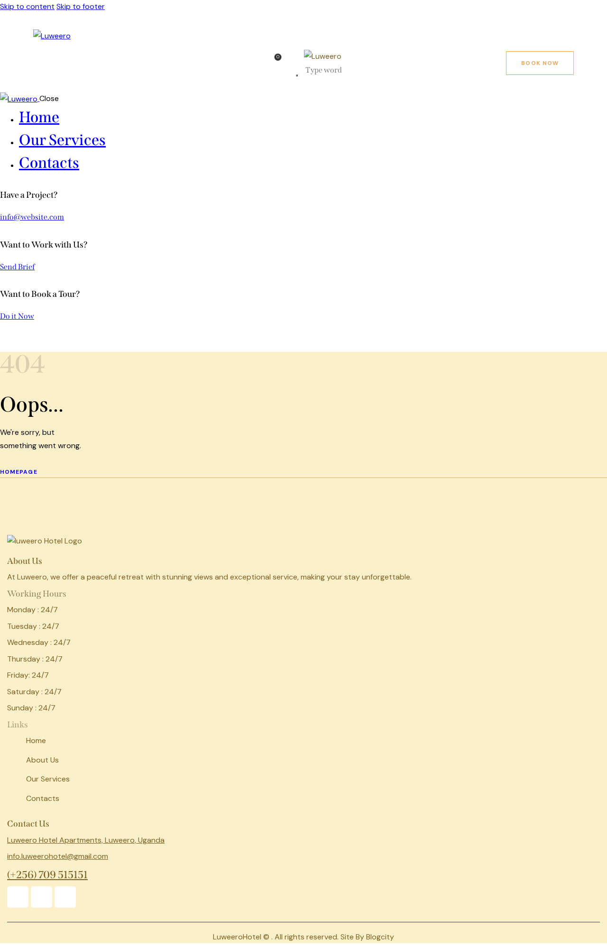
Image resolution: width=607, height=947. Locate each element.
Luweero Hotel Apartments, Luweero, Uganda (86, 840)
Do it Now (17, 316)
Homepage (18, 472)
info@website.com (32, 216)
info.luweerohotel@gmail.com (57, 856)
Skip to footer (80, 6)
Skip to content (27, 6)
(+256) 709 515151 (47, 874)
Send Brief (17, 266)
